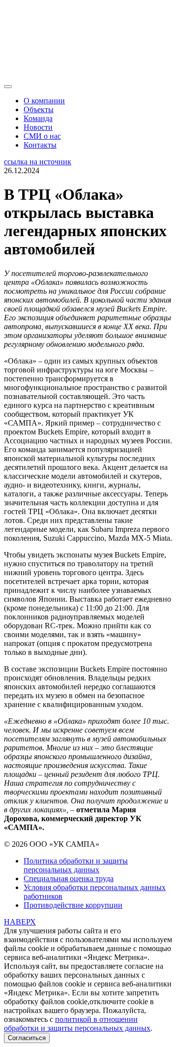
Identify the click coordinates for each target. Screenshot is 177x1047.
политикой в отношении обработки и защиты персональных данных (77, 1023)
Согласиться (27, 1038)
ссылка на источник (37, 161)
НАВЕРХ (20, 922)
